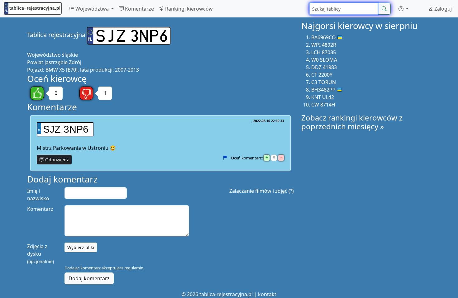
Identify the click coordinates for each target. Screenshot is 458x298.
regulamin (133, 268)
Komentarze (139, 8)
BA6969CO (323, 37)
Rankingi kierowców (188, 8)
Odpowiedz (56, 160)
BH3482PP (323, 89)
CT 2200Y (321, 74)
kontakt (267, 294)
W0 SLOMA (324, 59)
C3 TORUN (323, 82)
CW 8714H (323, 104)
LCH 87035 (323, 52)
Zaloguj (442, 8)
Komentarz (40, 209)
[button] (403, 8)
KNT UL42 (322, 97)
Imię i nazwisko (38, 194)
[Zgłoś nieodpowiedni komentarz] (225, 158)
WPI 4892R (323, 44)
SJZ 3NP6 (65, 129)
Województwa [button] (92, 8)
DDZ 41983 (324, 67)
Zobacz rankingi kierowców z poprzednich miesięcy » (352, 122)
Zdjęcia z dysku (40, 253)
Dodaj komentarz (89, 278)
